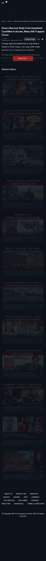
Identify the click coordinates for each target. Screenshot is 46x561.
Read (5, 35)
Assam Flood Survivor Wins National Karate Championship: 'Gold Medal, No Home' (18, 476)
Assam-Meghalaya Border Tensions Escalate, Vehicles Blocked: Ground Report (18, 205)
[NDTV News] (10, 9)
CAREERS (16, 497)
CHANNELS (35, 497)
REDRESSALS (19, 504)
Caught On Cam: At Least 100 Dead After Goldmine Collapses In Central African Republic (19, 273)
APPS (26, 497)
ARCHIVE (6, 497)
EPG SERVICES (9, 500)
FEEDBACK (35, 500)
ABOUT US (8, 494)
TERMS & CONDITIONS (35, 504)
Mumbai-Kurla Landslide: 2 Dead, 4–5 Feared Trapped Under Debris (18, 409)
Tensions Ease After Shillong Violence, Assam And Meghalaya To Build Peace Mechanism (18, 171)
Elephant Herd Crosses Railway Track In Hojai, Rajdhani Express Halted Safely (19, 307)
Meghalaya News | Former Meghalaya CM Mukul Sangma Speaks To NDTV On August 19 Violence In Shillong (19, 136)
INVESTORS (6, 504)
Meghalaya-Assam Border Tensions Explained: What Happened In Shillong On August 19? (19, 101)
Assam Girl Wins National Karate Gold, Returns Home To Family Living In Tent (18, 442)
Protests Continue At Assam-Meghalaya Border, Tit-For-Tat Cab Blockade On (19, 239)
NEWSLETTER (21, 494)
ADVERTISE (34, 494)
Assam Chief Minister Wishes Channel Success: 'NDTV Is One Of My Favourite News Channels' (19, 375)
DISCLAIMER (22, 500)
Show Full (22, 58)
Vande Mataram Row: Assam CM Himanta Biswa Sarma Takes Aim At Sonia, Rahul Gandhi (19, 341)
